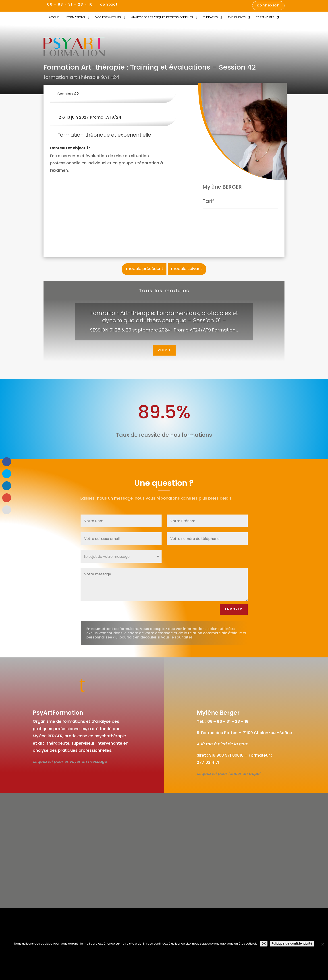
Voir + (164, 350)
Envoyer (233, 609)
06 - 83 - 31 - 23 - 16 (70, 4)
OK (264, 943)
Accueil (55, 17)
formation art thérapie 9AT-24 (81, 77)
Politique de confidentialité (292, 943)
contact (109, 5)
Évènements (237, 17)
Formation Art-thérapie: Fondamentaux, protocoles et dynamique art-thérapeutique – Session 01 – (164, 316)
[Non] (322, 944)
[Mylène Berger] (242, 131)
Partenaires (265, 17)
